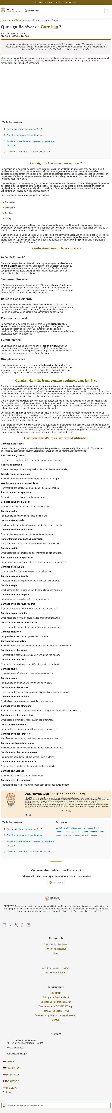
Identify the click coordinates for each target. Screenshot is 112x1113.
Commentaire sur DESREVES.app (56, 1006)
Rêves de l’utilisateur (55, 949)
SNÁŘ (9, 1092)
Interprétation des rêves (20, 20)
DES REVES (12, 1081)
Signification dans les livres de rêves (24, 135)
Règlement (55, 993)
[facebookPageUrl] (26, 815)
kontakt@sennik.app (17, 1054)
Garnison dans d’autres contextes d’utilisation (29, 151)
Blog (55, 953)
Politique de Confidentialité (56, 997)
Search (4, 1105)
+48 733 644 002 (15, 1048)
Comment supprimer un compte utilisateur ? (56, 1015)
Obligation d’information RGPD (56, 1002)
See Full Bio (67, 811)
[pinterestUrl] (30, 815)
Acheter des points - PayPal (55, 968)
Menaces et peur (41, 20)
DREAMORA (12, 1075)
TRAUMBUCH (13, 1068)
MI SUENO (11, 1088)
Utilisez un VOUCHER (56, 973)
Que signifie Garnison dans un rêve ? (24, 129)
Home (4, 20)
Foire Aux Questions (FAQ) (56, 1011)
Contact (55, 1020)
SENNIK (10, 1061)
